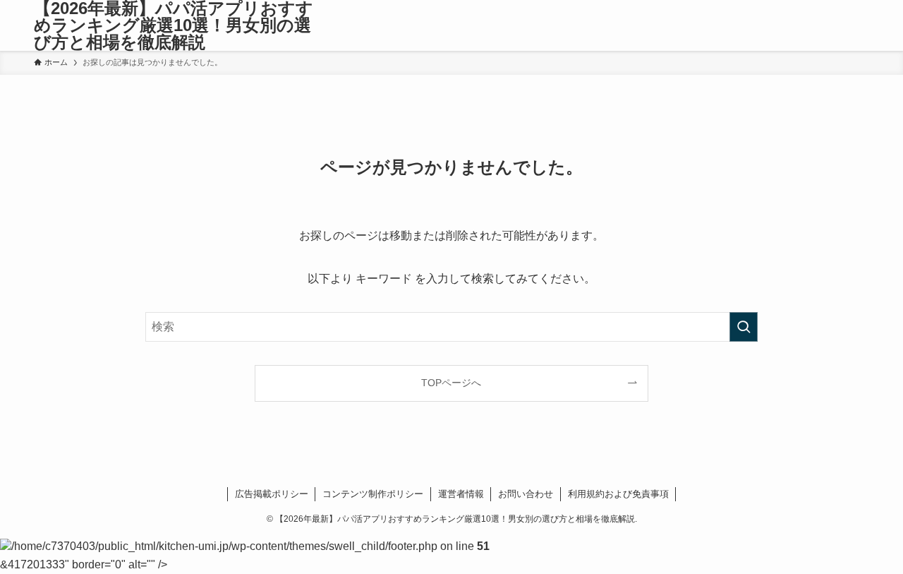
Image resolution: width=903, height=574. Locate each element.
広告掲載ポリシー (271, 494)
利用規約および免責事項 (618, 494)
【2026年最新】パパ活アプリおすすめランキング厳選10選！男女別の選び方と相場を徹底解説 (173, 25)
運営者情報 (461, 494)
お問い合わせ (525, 494)
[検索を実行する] (743, 327)
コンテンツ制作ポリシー (372, 494)
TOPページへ (451, 382)
